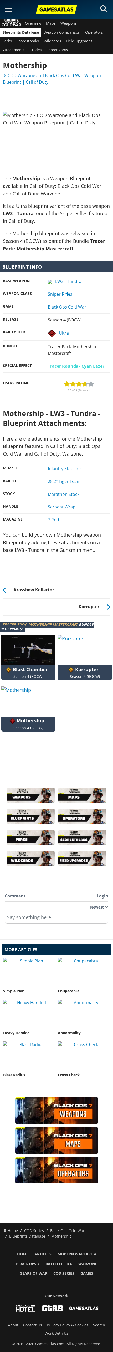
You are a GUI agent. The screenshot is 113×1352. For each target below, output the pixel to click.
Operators (94, 32)
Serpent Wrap (61, 507)
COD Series (63, 1273)
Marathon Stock (63, 494)
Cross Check (69, 1075)
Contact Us (32, 1325)
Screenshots (57, 50)
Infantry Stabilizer (65, 468)
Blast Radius (14, 1075)
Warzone (87, 1264)
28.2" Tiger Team (64, 481)
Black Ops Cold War (67, 307)
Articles (43, 1254)
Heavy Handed (16, 1033)
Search (99, 1325)
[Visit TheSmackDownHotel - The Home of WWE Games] (25, 1308)
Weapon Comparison (62, 32)
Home (22, 1254)
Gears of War (33, 1273)
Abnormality (69, 1033)
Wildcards (52, 41)
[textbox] (56, 919)
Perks (7, 41)
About (13, 1325)
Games (86, 1273)
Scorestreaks (28, 41)
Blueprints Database (20, 32)
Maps (51, 23)
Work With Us (56, 1333)
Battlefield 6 (58, 1264)
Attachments (13, 50)
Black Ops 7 (27, 1264)
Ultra (64, 333)
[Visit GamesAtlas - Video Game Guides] (84, 1308)
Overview (33, 23)
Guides (35, 50)
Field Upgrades (79, 41)
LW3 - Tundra (68, 281)
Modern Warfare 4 (77, 1254)
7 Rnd (53, 520)
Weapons (68, 23)
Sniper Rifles (60, 294)
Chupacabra (68, 991)
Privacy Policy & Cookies (67, 1325)
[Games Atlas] (56, 9)
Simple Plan (13, 991)
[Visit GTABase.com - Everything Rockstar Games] (53, 1308)
